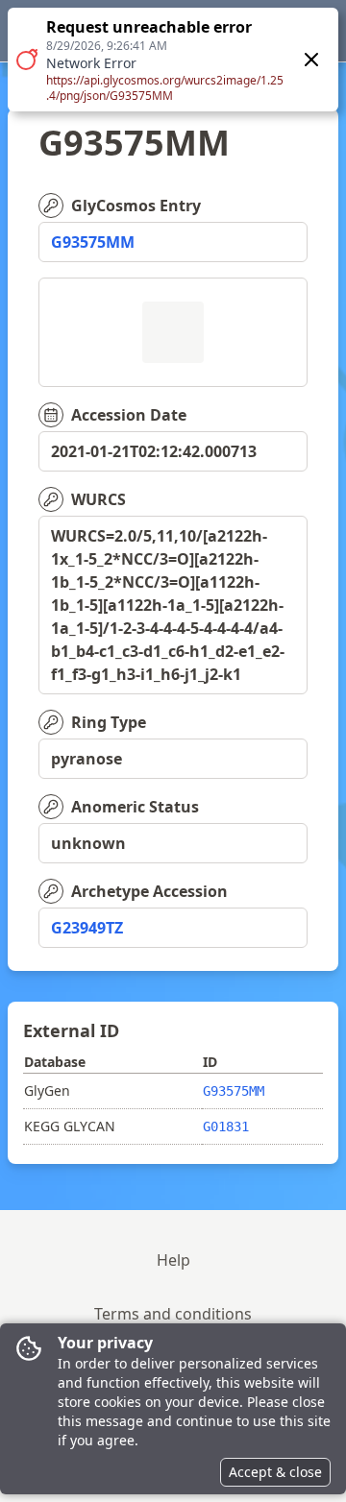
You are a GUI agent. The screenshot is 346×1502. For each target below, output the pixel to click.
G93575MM (93, 242)
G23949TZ (87, 927)
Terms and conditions (173, 1313)
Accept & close (275, 1472)
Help (173, 1260)
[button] (173, 59)
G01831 (226, 1126)
